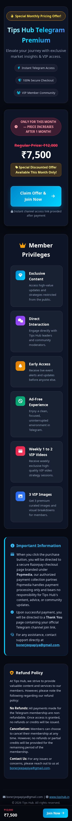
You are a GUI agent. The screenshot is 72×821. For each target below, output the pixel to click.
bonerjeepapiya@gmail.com (37, 645)
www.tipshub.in (59, 797)
